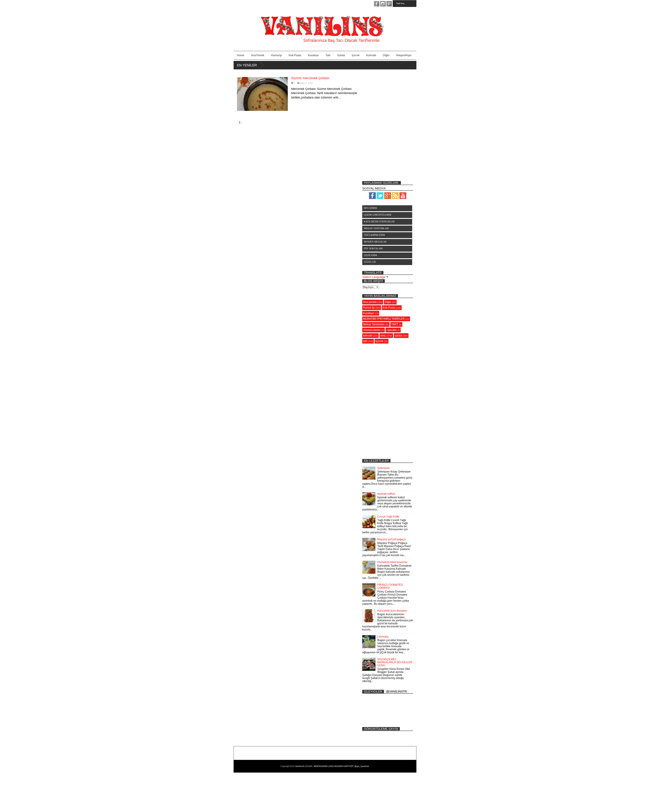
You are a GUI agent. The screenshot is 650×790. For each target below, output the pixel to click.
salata (398, 335)
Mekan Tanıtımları (373, 324)
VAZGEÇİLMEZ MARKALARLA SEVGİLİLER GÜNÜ (394, 662)
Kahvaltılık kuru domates (392, 610)
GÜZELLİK (370, 262)
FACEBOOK (376, 3)
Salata (341, 55)
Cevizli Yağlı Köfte (388, 516)
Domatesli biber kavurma (392, 562)
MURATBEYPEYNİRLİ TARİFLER (384, 318)
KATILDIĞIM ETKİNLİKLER (379, 221)
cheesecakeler (372, 329)
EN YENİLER (247, 65)
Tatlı (328, 55)
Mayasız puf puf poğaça (391, 539)
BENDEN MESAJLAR (375, 241)
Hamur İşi (369, 307)
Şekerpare (383, 468)
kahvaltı (367, 335)
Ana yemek (370, 302)
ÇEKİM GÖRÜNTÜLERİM (377, 215)
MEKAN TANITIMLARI (376, 228)
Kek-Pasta (295, 55)
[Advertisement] (387, 125)
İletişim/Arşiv (403, 55)
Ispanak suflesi (386, 493)
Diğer (386, 55)
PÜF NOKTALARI (373, 248)
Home (240, 55)
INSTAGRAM (383, 3)
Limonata (382, 636)
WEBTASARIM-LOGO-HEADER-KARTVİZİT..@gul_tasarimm (341, 766)
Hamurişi (276, 55)
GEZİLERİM (370, 255)
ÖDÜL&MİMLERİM (374, 235)
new (382, 335)
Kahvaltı (371, 55)
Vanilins (298, 766)
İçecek (356, 55)
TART (394, 324)
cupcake (391, 329)
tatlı (365, 341)
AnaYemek (257, 55)
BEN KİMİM (370, 208)
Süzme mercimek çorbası (310, 78)
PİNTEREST (389, 3)
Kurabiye (313, 55)
